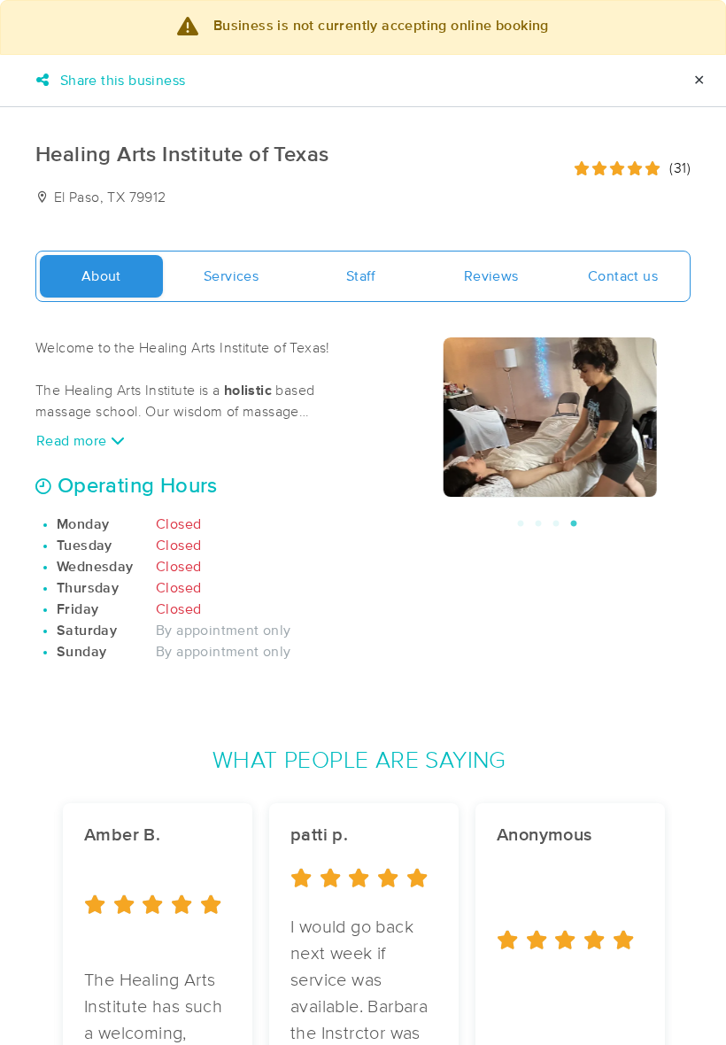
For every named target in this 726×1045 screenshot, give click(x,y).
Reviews (491, 276)
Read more (73, 441)
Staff (361, 276)
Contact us (623, 276)
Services (231, 276)
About (101, 276)
